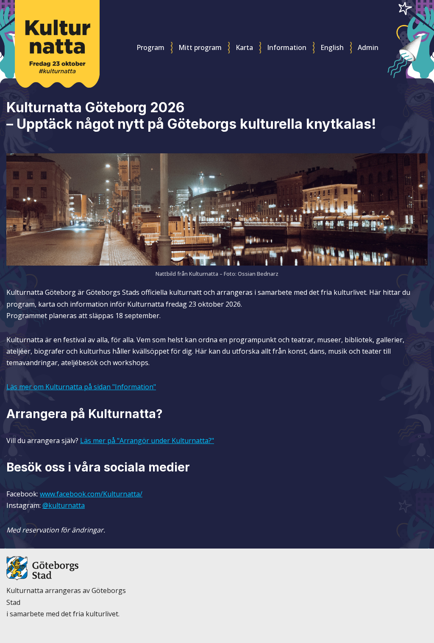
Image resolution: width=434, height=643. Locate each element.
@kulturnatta (63, 505)
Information (286, 47)
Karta (244, 47)
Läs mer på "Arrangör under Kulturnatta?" (147, 440)
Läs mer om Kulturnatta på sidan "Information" (81, 386)
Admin (368, 47)
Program (150, 47)
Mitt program (200, 47)
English (332, 47)
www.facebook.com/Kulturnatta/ (91, 494)
